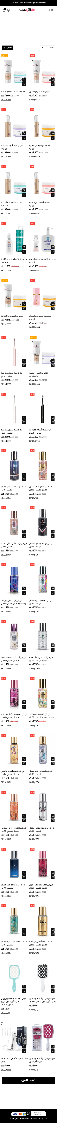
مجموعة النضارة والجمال (39, 91)
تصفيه (9, 47)
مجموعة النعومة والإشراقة (12, 316)
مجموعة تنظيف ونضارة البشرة (13, 91)
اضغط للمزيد (28, 1080)
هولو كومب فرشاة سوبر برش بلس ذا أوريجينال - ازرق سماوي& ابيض (13, 1001)
